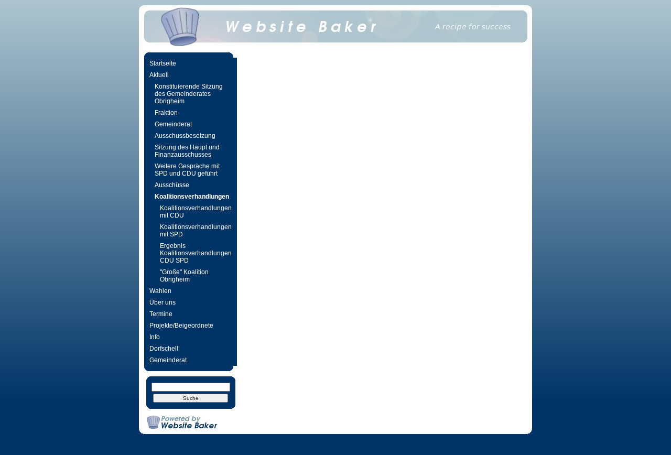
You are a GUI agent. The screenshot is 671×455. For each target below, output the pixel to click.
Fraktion (166, 112)
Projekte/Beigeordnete (181, 325)
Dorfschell (163, 348)
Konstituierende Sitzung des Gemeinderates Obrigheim (189, 94)
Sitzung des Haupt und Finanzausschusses (187, 151)
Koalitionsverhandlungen (192, 196)
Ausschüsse (172, 185)
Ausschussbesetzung (185, 135)
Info (154, 337)
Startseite (162, 63)
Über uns (162, 302)
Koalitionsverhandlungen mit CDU (196, 211)
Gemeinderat (173, 124)
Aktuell (159, 75)
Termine (160, 314)
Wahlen (160, 291)
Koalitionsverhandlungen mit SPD (196, 230)
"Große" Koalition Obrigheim (184, 275)
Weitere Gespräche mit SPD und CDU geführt (187, 169)
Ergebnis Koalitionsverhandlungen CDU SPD (196, 253)
